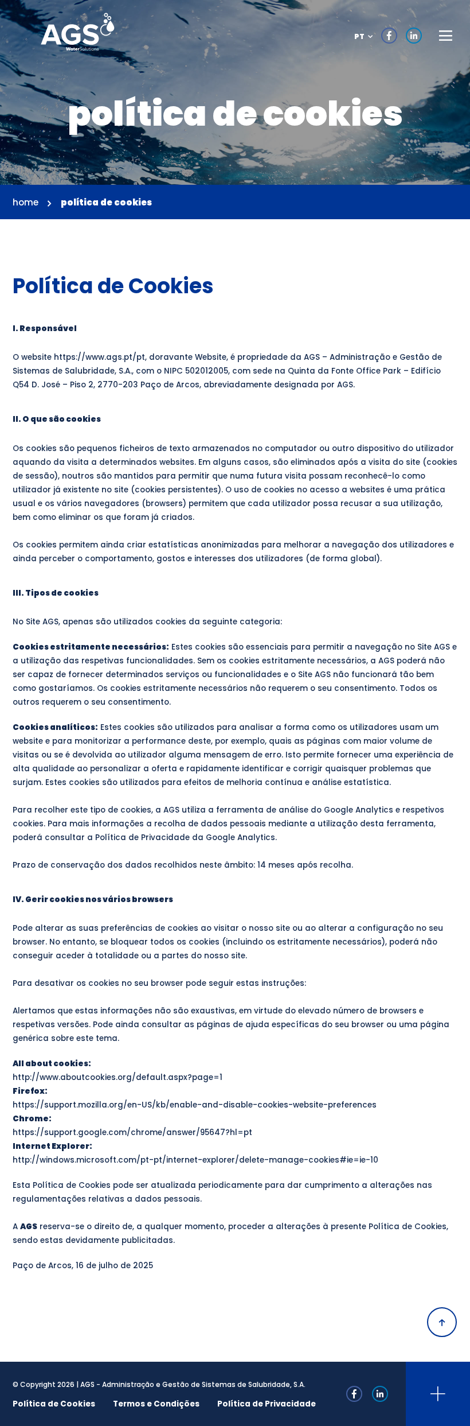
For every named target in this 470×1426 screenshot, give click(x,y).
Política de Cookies (54, 1403)
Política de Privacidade (266, 1403)
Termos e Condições (156, 1403)
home (25, 202)
